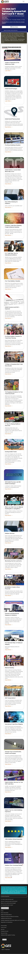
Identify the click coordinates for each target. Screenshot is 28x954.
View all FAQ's (5, 908)
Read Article (14, 118)
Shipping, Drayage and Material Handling (9, 916)
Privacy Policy (4, 925)
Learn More (14, 62)
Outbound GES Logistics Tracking (8, 935)
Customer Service (4, 931)
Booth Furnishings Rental (6, 914)
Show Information (4, 912)
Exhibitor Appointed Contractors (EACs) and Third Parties (13, 920)
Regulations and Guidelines (6, 922)
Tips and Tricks (4, 933)
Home (2, 910)
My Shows (8, 949)
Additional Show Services (6, 918)
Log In (2, 949)
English (4, 939)
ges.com (2, 929)
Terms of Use (3, 927)
